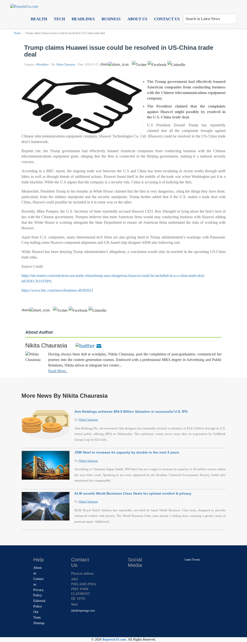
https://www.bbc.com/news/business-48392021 (57, 290)
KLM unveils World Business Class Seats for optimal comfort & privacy (133, 493)
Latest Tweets (192, 559)
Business (111, 19)
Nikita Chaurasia (65, 64)
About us (137, 19)
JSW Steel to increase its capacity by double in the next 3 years (127, 452)
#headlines (42, 64)
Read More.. (57, 371)
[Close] (132, 574)
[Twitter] (85, 345)
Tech (59, 19)
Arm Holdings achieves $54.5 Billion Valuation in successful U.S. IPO (131, 411)
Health (39, 19)
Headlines (83, 19)
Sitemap (38, 623)
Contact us (167, 19)
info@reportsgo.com (83, 610)
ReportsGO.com (114, 639)
